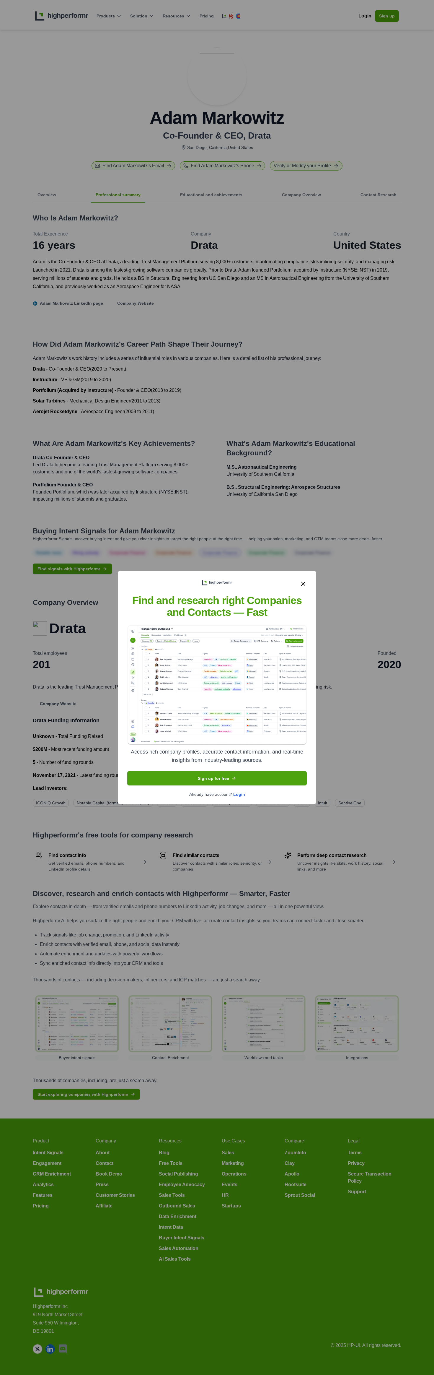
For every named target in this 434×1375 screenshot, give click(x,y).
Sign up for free (213, 778)
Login (239, 794)
